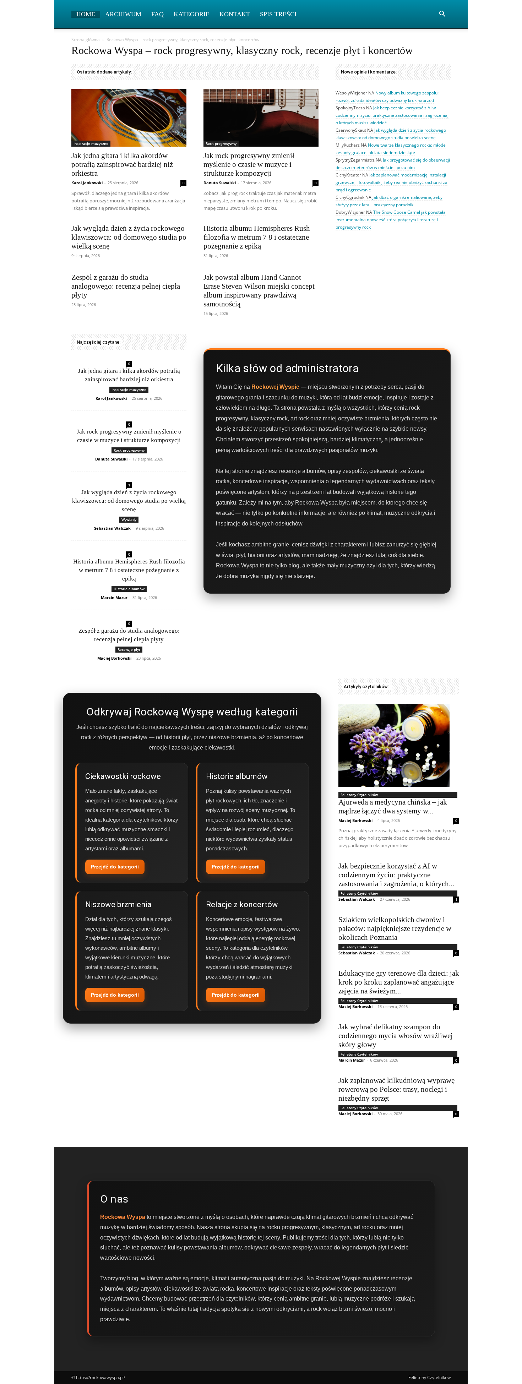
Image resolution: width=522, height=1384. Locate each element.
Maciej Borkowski (114, 658)
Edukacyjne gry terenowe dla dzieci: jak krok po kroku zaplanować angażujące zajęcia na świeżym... (398, 982)
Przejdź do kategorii (115, 867)
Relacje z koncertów (242, 904)
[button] (442, 14)
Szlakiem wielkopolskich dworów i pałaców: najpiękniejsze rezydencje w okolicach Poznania (394, 928)
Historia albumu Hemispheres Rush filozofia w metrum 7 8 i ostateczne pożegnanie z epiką (256, 237)
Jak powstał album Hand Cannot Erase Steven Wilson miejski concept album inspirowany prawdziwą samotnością (259, 290)
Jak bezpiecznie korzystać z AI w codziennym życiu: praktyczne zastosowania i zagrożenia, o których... (396, 875)
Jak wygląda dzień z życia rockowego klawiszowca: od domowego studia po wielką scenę (128, 237)
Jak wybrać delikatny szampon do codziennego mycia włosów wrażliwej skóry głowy (395, 1036)
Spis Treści (278, 14)
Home (85, 14)
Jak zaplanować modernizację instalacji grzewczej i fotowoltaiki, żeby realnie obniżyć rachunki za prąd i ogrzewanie (391, 182)
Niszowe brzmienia (118, 904)
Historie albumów (129, 588)
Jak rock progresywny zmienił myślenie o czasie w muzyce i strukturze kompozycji (248, 164)
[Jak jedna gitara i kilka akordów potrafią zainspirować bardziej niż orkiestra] (128, 118)
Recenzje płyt (129, 649)
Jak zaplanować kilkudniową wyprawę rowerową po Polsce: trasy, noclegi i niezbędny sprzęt (396, 1089)
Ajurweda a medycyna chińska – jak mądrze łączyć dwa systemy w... (392, 806)
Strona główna (85, 40)
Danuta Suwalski (219, 182)
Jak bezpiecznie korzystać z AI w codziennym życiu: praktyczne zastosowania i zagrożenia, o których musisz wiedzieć (392, 115)
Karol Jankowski (87, 182)
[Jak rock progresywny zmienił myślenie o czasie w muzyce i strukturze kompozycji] (261, 118)
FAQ (157, 14)
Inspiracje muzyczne (91, 143)
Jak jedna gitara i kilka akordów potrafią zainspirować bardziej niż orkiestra (122, 164)
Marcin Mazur (114, 597)
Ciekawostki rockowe (123, 776)
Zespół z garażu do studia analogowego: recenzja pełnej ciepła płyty (125, 286)
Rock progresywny (221, 143)
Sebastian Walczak (112, 528)
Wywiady (128, 519)
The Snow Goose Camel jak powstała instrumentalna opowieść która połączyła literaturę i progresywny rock (391, 219)
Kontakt (234, 14)
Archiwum (123, 14)
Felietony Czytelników (359, 794)
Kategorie (192, 14)
